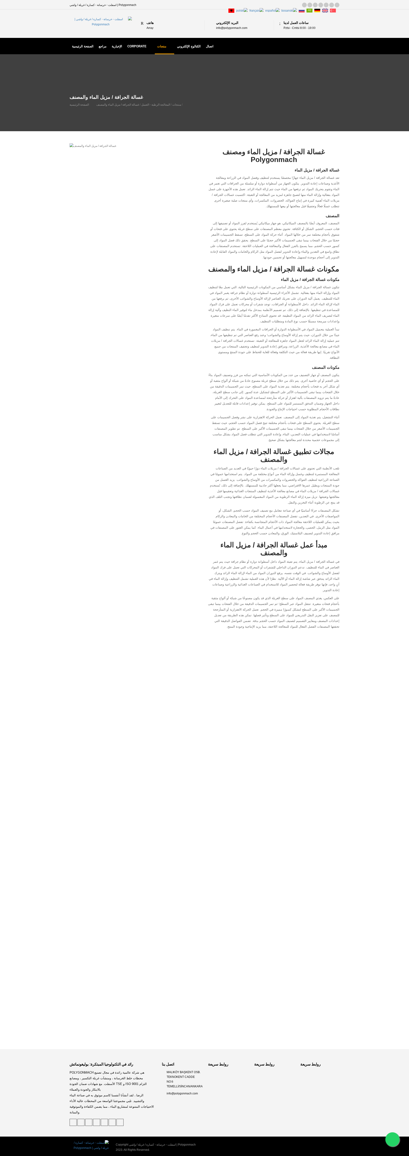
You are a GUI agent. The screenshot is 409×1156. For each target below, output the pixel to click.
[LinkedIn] (315, 5)
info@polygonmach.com (182, 1093)
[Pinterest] (309, 5)
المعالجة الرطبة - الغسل (155, 104)
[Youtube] (337, 5)
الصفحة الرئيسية (82, 46)
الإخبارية (117, 46)
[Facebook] (320, 5)
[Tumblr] (326, 5)
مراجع (103, 46)
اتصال (209, 46)
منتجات (161, 46)
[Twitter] (304, 5)
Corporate (137, 46)
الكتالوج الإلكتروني (189, 46)
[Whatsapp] (392, 1139)
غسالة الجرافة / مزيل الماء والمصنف (117, 104)
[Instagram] (331, 5)
